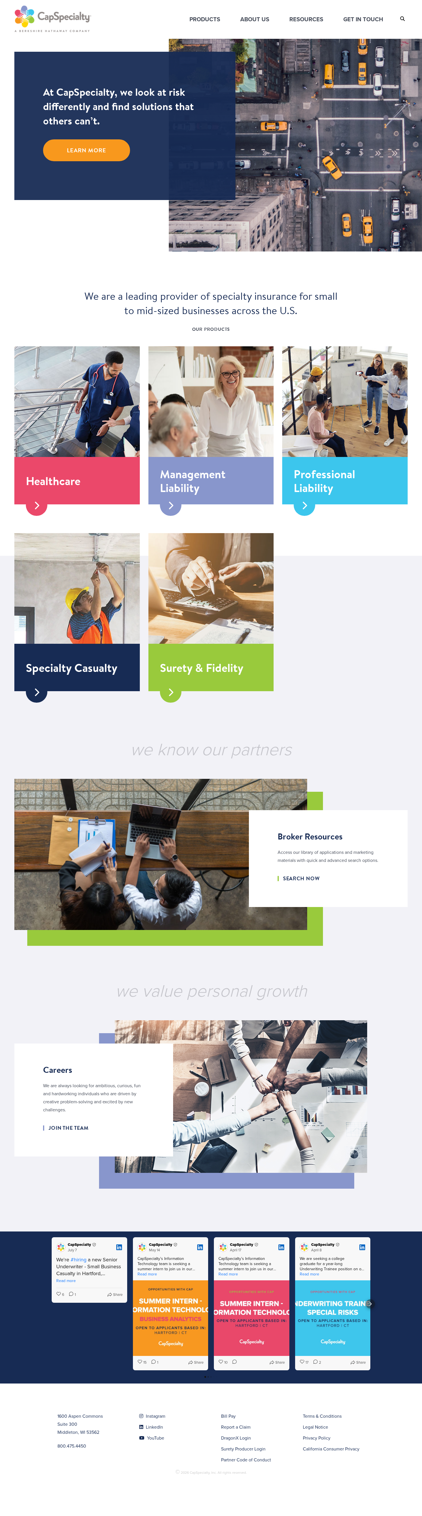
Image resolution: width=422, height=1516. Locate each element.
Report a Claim (236, 1427)
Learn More (86, 150)
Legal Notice (315, 1427)
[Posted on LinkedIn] (119, 1247)
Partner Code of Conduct (246, 1460)
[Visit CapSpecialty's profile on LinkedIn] (62, 1247)
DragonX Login (236, 1438)
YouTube (155, 1438)
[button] (51, 1304)
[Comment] (233, 1362)
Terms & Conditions (322, 1416)
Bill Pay (228, 1416)
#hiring (78, 1259)
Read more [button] (66, 1281)
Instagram (155, 1416)
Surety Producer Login (243, 1449)
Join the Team (69, 1128)
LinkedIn (154, 1427)
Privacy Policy (316, 1438)
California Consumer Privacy (331, 1449)
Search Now (301, 878)
